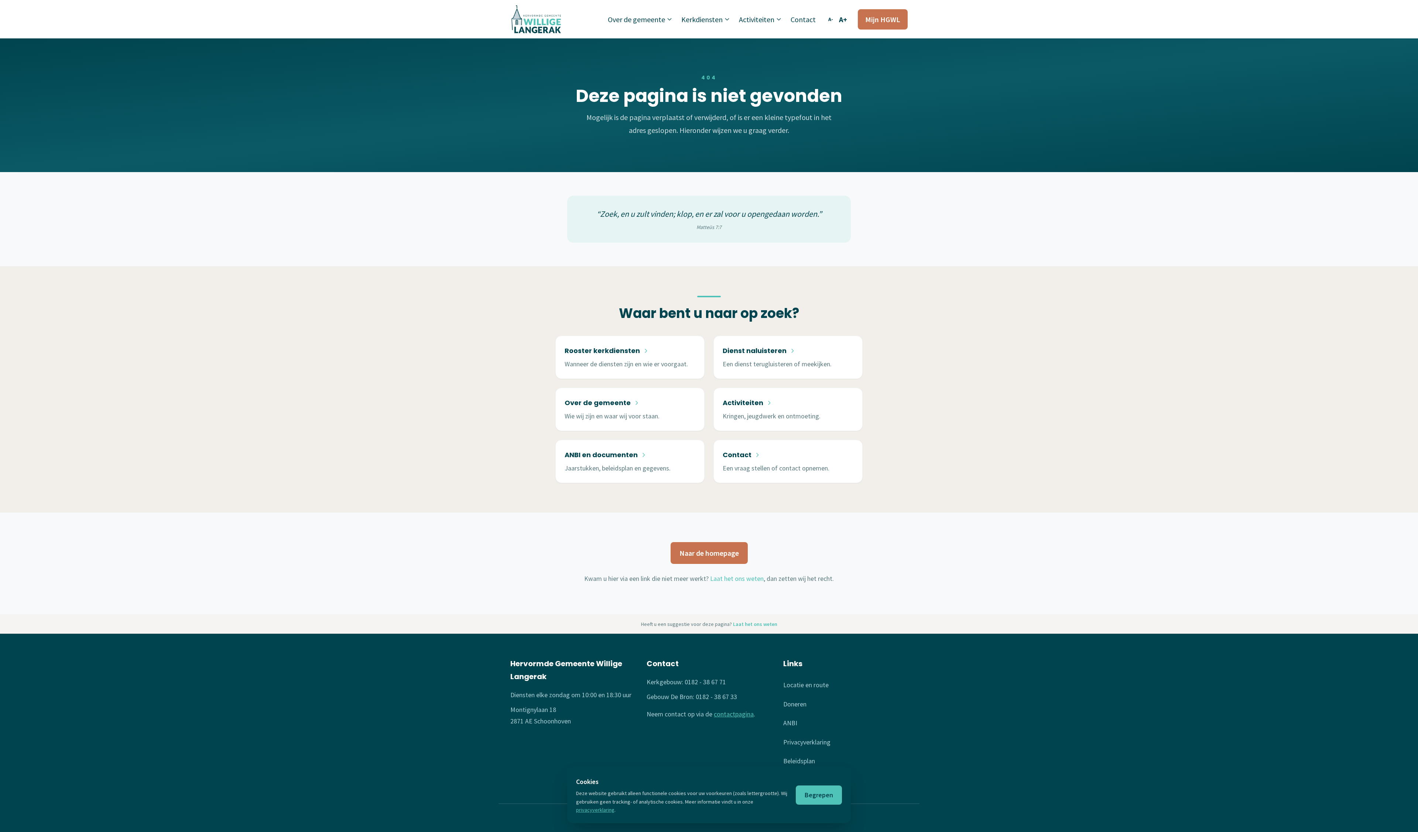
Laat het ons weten (737, 578)
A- (830, 19)
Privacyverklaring (806, 742)
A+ (843, 19)
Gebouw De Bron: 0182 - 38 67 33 (692, 696)
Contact (803, 19)
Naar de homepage (709, 553)
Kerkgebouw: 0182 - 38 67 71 (686, 682)
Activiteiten (756, 19)
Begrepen (819, 795)
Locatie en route (806, 685)
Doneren (794, 704)
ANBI (790, 723)
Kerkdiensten (702, 19)
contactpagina (734, 714)
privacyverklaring (595, 810)
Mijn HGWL (882, 19)
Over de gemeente (636, 19)
